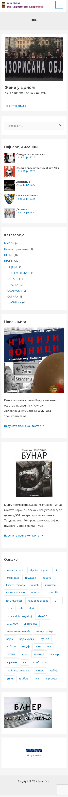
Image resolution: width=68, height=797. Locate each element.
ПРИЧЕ (8, 261)
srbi (21, 608)
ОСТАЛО (12, 279)
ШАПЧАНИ (14, 302)
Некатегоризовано (16, 249)
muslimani (50, 585)
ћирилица (51, 678)
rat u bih (52, 592)
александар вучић (18, 631)
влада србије (44, 631)
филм (9, 678)
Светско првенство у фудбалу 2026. (37, 167)
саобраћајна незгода (18, 670)
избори (11, 646)
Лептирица (23, 181)
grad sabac (12, 577)
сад (25, 662)
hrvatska (30, 577)
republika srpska (38, 600)
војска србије (26, 638)
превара (55, 654)
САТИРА (12, 296)
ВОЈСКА (12, 267)
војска (10, 638)
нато (39, 646)
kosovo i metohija (16, 585)
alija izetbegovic (39, 570)
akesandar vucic (15, 570)
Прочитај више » (16, 106)
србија (54, 670)
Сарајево (12, 623)
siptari (9, 608)
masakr (35, 585)
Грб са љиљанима (27, 195)
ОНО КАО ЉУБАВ (18, 273)
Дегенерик (22, 209)
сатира (40, 670)
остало (11, 654)
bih (56, 570)
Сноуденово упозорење (30, 154)
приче (12, 662)
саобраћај (40, 662)
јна (37, 678)
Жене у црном (20, 87)
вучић (45, 639)
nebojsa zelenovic (15, 592)
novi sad (35, 592)
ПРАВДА (12, 285)
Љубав (42, 616)
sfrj (57, 600)
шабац (23, 678)
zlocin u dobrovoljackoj (19, 616)
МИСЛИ (9, 243)
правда (39, 654)
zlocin (32, 608)
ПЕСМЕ (8, 255)
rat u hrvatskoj (14, 600)
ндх (49, 646)
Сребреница (30, 623)
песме (24, 654)
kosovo (46, 577)
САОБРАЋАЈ (14, 290)
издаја (26, 646)
